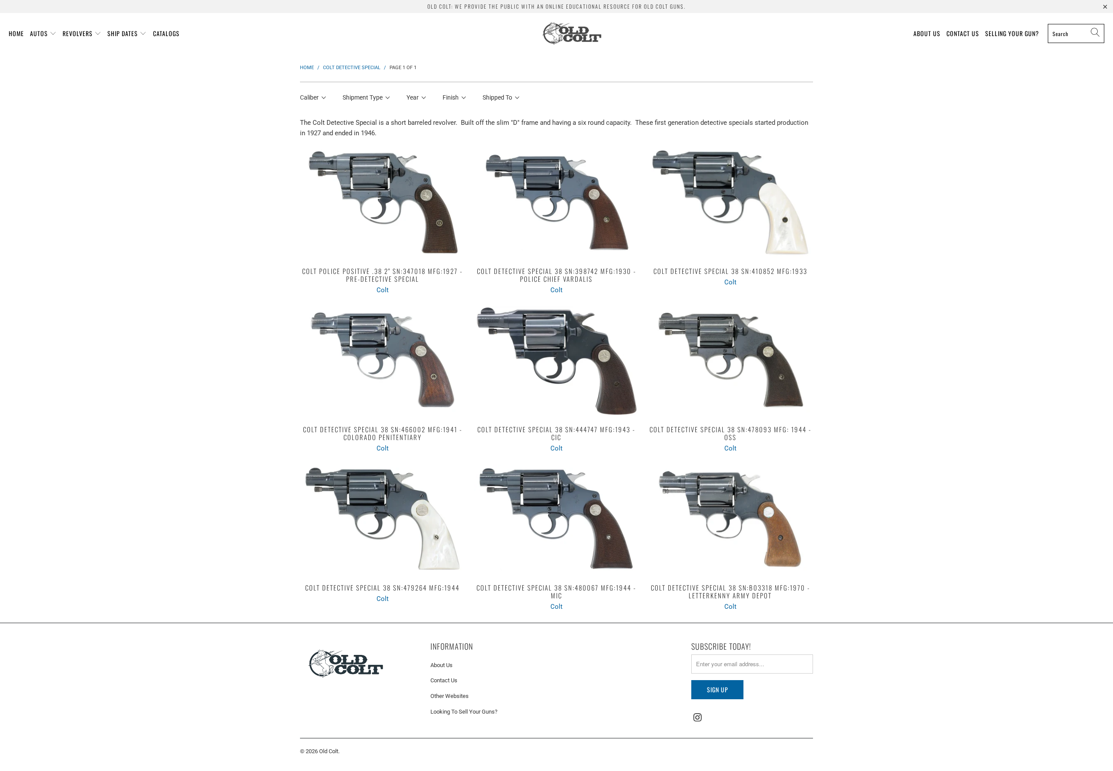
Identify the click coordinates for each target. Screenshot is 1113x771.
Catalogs (166, 33)
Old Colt (328, 751)
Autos (39, 33)
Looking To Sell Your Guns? (463, 711)
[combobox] (1076, 33)
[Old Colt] (572, 33)
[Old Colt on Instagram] (697, 718)
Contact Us (962, 33)
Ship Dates (122, 33)
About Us (926, 33)
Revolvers (78, 33)
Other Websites (449, 696)
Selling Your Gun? (1012, 33)
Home (16, 33)
